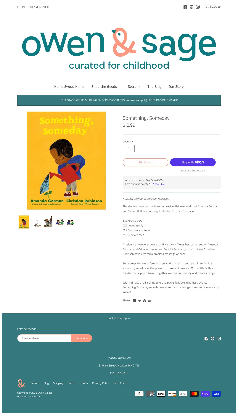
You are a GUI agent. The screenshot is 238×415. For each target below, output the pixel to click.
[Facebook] (185, 6)
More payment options (193, 170)
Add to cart (146, 162)
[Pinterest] (191, 6)
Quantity (128, 141)
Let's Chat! (120, 383)
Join (30, 7)
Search (35, 383)
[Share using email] (149, 300)
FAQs (85, 383)
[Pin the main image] (144, 300)
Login (21, 7)
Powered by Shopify (28, 396)
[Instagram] (198, 6)
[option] (23, 222)
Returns (72, 383)
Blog (46, 383)
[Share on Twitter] (139, 300)
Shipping (58, 383)
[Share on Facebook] (134, 300)
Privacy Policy (100, 383)
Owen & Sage (45, 393)
